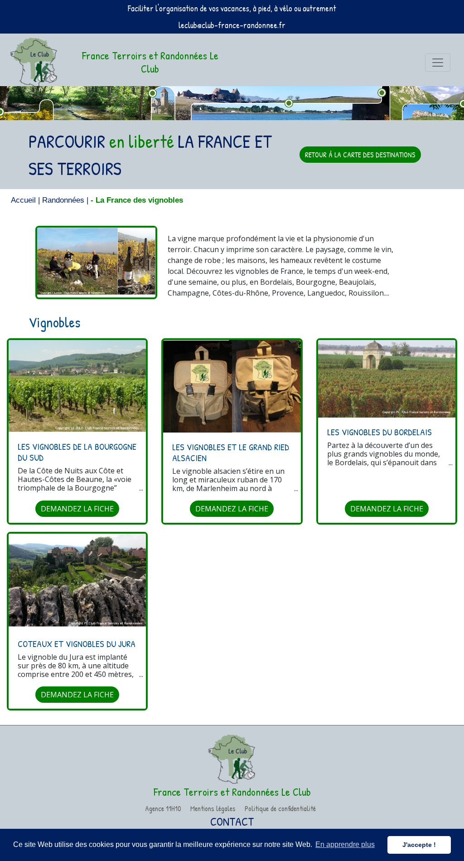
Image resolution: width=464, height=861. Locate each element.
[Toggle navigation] (437, 63)
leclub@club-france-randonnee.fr (232, 25)
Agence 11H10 (163, 808)
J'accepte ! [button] (419, 844)
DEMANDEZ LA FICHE (77, 509)
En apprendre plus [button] (345, 844)
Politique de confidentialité (280, 808)
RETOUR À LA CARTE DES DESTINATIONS (360, 155)
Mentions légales (213, 808)
